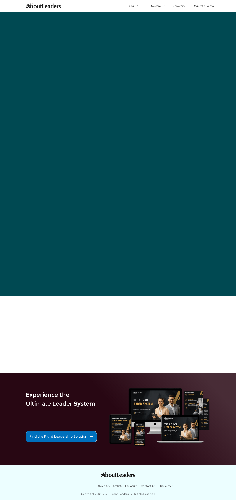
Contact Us (148, 486)
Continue (69, 340)
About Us (103, 486)
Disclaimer (166, 486)
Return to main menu (81, 348)
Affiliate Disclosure (125, 486)
